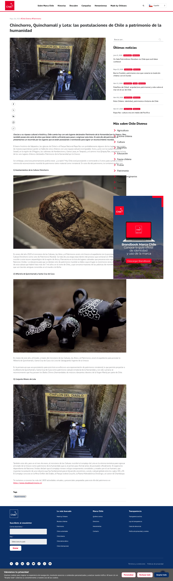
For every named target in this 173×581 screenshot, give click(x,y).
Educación (122, 153)
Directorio (96, 521)
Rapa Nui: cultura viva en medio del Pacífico (131, 112)
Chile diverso (61, 536)
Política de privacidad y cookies (139, 531)
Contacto (96, 531)
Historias (62, 5)
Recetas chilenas (62, 521)
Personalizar (128, 575)
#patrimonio (20, 496)
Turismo (121, 182)
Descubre (74, 5)
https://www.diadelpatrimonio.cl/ (27, 483)
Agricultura (123, 130)
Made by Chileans (119, 5)
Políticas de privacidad (155, 564)
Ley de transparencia (135, 521)
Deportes (122, 147)
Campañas (86, 5)
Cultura (121, 141)
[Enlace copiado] (14, 128)
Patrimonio (123, 170)
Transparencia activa (135, 516)
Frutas (120, 164)
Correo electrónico (16, 527)
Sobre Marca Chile (46, 5)
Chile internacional (62, 546)
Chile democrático (62, 541)
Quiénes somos (98, 516)
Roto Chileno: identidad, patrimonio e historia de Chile (135, 101)
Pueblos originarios (127, 176)
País (12, 537)
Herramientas (101, 5)
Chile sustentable (62, 531)
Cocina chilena (124, 136)
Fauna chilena (124, 159)
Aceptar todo (161, 575)
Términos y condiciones (136, 564)
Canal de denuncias (135, 526)
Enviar (15, 548)
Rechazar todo (145, 575)
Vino (119, 187)
